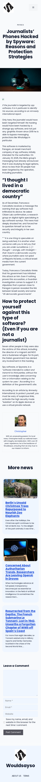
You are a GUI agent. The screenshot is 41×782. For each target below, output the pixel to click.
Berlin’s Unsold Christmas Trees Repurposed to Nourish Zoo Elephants (16, 509)
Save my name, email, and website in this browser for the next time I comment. (20, 722)
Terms (26, 776)
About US (16, 776)
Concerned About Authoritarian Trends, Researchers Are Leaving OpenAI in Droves (19, 572)
